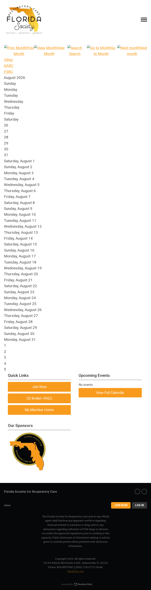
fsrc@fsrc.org (75, 571)
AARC (8, 65)
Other (8, 60)
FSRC (8, 71)
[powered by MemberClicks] (75, 585)
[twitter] (144, 491)
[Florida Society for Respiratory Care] (23, 19)
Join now (120, 505)
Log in (139, 505)
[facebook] (137, 491)
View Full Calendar (110, 393)
